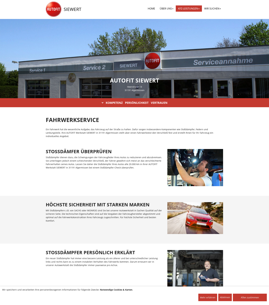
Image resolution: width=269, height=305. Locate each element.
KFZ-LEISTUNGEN (188, 8)
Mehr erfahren (207, 297)
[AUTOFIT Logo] (53, 9)
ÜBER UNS (166, 8)
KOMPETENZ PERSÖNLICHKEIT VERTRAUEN (137, 103)
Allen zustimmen (250, 297)
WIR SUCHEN (211, 8)
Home (151, 8)
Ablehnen (225, 297)
